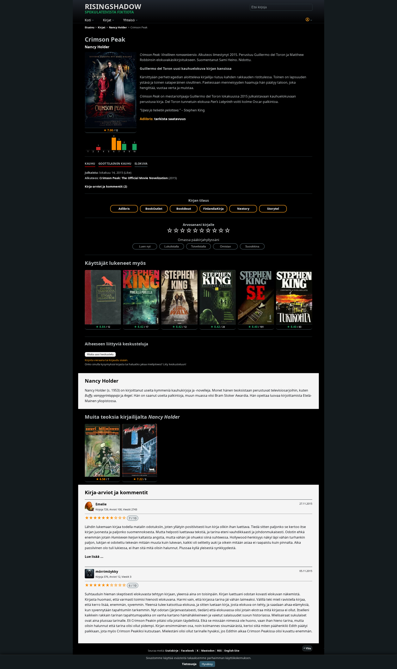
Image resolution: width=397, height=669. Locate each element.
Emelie (101, 504)
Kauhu (90, 163)
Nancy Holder (97, 46)
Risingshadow (113, 8)
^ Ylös (307, 648)
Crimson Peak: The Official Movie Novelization (133, 178)
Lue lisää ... (94, 556)
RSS (219, 650)
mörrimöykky (107, 571)
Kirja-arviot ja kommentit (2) (106, 186)
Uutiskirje (171, 650)
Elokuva (141, 163)
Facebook (187, 650)
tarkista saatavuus (170, 119)
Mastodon (207, 650)
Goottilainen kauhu (115, 163)
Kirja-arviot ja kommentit (116, 492)
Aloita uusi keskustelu (100, 354)
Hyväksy (207, 664)
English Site (231, 650)
